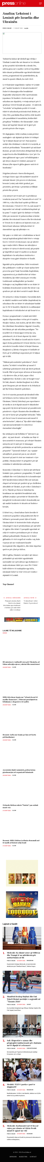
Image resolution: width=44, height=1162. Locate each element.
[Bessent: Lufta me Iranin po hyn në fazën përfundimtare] (22, 720)
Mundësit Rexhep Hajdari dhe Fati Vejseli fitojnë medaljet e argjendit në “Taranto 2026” (23, 999)
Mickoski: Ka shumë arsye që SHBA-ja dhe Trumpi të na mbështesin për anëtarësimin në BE (23, 955)
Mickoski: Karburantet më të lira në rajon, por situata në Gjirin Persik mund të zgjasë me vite (22, 1128)
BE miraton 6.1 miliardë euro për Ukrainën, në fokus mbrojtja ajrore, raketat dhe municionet (21, 663)
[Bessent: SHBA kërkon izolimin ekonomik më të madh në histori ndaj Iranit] (22, 826)
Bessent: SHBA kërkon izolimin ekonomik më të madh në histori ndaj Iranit (21, 841)
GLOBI (26, 28)
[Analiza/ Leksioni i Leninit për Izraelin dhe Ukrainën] (22, 43)
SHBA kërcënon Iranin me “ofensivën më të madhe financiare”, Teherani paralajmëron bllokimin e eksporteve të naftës (20, 699)
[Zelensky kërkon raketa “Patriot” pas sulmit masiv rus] (22, 790)
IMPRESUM (13, 1157)
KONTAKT (33, 1157)
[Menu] (40, 3)
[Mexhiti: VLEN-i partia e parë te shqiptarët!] (22, 1070)
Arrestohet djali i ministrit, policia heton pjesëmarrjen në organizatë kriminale (19, 771)
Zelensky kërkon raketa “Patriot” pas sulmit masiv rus (20, 806)
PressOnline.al (26, 1152)
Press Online (7, 28)
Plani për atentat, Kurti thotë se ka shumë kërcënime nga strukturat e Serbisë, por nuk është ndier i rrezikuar (11, 605)
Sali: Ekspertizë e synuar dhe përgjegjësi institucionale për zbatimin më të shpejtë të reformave (24, 1043)
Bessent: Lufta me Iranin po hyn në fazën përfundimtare (19, 736)
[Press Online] (15, 3)
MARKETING (23, 1157)
